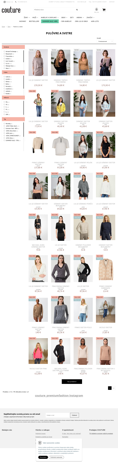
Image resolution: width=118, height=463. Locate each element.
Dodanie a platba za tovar (43, 437)
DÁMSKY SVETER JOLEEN (60, 122)
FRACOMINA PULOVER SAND (83, 369)
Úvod (3, 27)
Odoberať (74, 415)
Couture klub (81, 2)
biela (8, 84)
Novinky (22, 21)
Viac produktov (72, 382)
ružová (9, 77)
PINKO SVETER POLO (83, 327)
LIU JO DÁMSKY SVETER (38, 80)
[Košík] (103, 9)
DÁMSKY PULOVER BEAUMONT (83, 246)
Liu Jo (9, 63)
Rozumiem (43, 457)
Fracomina (10, 56)
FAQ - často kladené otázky (98, 2)
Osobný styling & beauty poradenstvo (61, 2)
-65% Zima (10, 138)
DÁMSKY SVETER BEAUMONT (60, 205)
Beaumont (10, 54)
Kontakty (65, 437)
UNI (8, 114)
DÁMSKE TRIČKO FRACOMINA (60, 81)
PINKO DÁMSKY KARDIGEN (105, 287)
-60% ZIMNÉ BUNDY (13, 136)
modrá (8, 79)
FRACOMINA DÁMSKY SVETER (60, 287)
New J (8, 68)
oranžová (9, 89)
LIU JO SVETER (60, 245)
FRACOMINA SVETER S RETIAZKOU (106, 369)
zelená (9, 91)
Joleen (8, 59)
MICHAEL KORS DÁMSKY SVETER (38, 246)
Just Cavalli (10, 61)
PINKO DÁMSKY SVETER (38, 163)
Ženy (9, 27)
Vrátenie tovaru (40, 434)
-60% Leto (95, 21)
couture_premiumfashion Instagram (59, 395)
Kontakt (112, 2)
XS (7, 104)
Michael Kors (10, 66)
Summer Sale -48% (49, 21)
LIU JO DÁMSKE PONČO (83, 204)
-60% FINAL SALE (12, 126)
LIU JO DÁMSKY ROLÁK (83, 162)
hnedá (8, 93)
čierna (9, 81)
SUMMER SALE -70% (13, 140)
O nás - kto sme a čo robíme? (71, 434)
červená (9, 86)
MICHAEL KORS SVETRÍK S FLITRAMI (61, 369)
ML (7, 102)
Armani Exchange (12, 51)
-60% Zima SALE (12, 131)
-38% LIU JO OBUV (81, 21)
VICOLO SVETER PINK (38, 368)
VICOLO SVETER (105, 327)
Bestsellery (34, 21)
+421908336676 (22, 2)
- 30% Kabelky (66, 21)
